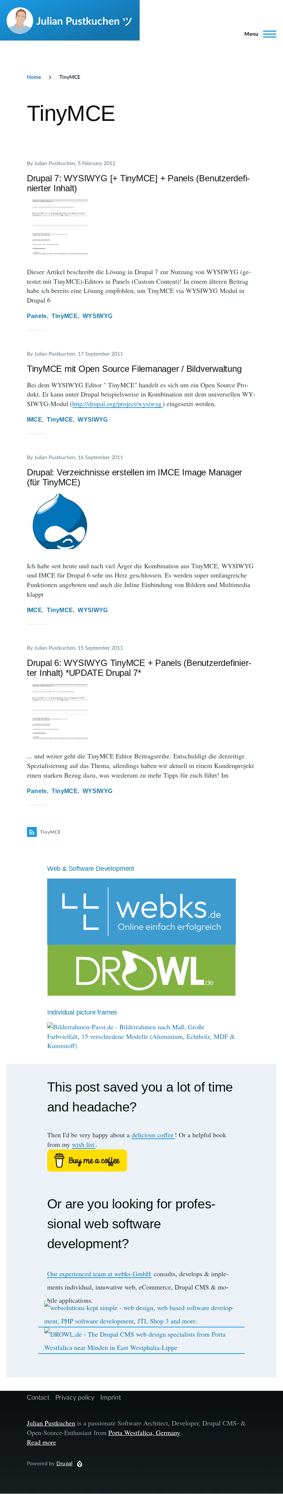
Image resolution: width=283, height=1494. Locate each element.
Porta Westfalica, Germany (144, 1432)
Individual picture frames (82, 1012)
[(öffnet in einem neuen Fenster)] (141, 1160)
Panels (37, 316)
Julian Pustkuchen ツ (84, 20)
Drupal (64, 1463)
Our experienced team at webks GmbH (99, 1273)
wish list (83, 1144)
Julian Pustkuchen (51, 1422)
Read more (41, 1442)
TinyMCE (65, 316)
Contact (38, 1397)
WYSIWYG (97, 316)
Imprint (110, 1397)
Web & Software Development (90, 868)
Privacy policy (74, 1397)
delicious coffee (153, 1134)
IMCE (34, 419)
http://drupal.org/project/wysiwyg (116, 403)
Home (34, 77)
